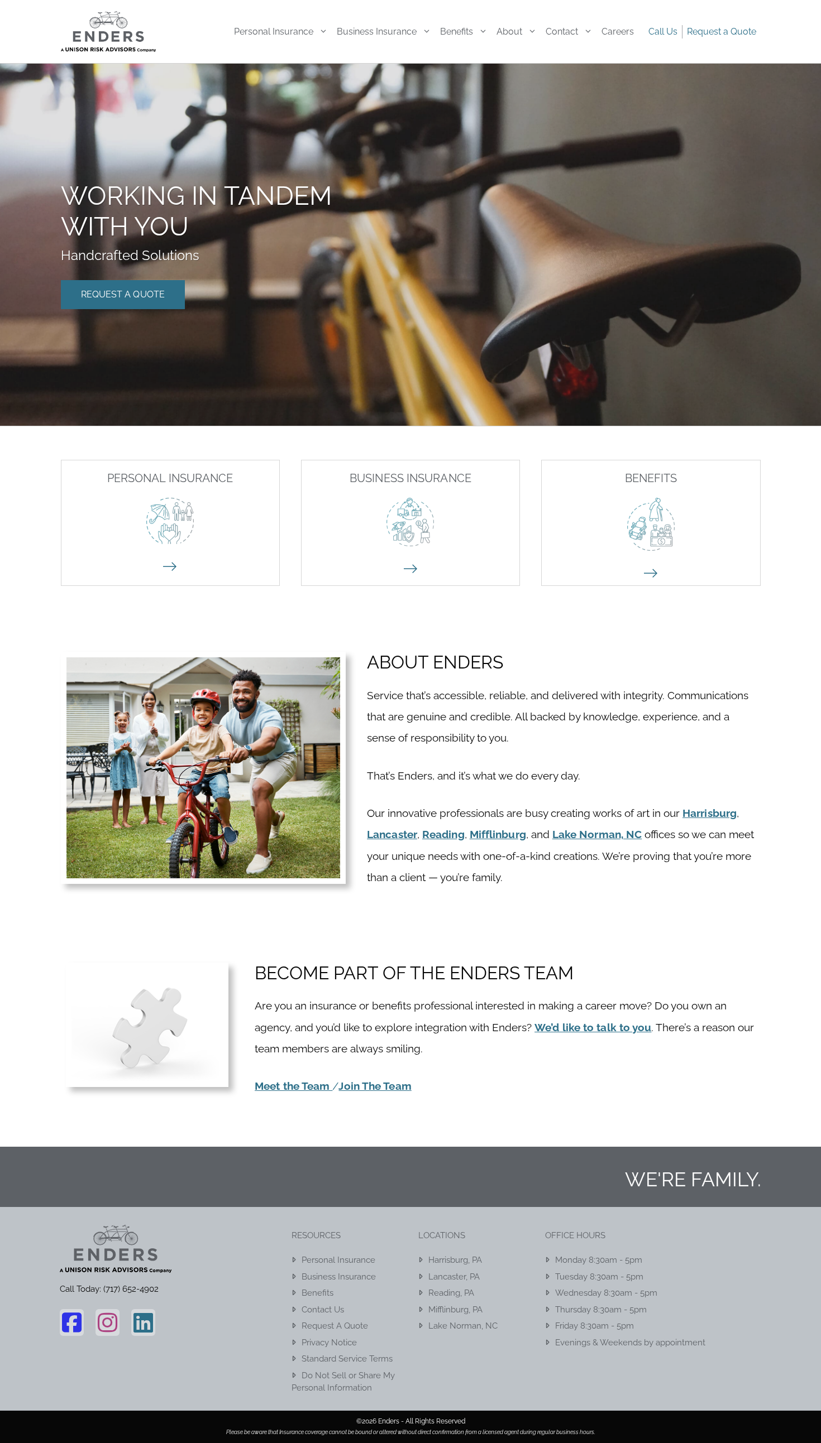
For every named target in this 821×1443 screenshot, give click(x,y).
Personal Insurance (273, 31)
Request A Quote (123, 294)
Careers (618, 31)
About (509, 31)
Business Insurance (377, 31)
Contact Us (323, 1310)
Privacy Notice (329, 1343)
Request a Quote (721, 31)
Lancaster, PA (454, 1277)
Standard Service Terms (347, 1359)
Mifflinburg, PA (455, 1310)
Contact (562, 31)
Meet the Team (293, 1086)
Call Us (662, 31)
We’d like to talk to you (592, 1027)
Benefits (456, 31)
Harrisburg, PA (455, 1260)
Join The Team (374, 1086)
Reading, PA (451, 1293)
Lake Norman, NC (463, 1326)
